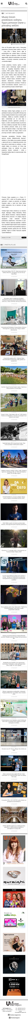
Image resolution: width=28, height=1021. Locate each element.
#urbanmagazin (15, 1017)
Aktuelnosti (10, 13)
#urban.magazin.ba (15, 1015)
